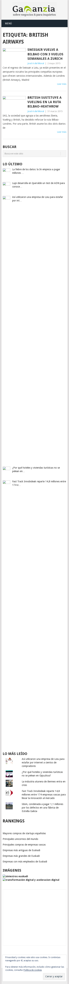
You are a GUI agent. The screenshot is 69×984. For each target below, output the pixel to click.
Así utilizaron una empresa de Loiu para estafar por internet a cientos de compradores (43, 762)
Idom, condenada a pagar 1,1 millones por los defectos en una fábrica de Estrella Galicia (42, 808)
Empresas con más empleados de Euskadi (25, 861)
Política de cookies (33, 970)
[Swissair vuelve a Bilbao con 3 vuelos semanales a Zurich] (14, 56)
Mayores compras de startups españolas (24, 833)
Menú (8, 23)
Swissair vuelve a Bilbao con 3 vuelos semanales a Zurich (45, 54)
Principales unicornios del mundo (20, 839)
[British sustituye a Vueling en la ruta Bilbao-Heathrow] (14, 104)
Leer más (61, 84)
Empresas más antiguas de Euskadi (21, 850)
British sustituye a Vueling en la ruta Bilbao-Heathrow (44, 102)
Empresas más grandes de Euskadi (21, 855)
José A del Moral (35, 63)
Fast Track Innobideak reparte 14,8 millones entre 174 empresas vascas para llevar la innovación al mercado (44, 795)
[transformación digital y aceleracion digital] (31, 879)
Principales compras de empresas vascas (24, 844)
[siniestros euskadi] (15, 876)
